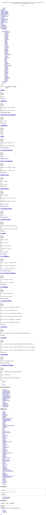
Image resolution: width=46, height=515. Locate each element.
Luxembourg (7, 63)
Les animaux (4, 354)
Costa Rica (7, 47)
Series (4, 8)
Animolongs (3, 125)
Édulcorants (5, 81)
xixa (3, 483)
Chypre (6, 45)
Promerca (4, 462)
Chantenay (5, 426)
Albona (4, 411)
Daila (4, 433)
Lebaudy (4, 451)
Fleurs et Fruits (5, 394)
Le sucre (2, 24)
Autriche (6, 37)
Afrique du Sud (7, 32)
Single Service (5, 474)
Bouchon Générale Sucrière (8, 418)
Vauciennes (5, 482)
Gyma (4, 448)
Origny (4, 458)
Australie (6, 36)
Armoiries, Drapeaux (6, 391)
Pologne (6, 67)
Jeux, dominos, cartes (6, 395)
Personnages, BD (4, 20)
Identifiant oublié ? (6, 498)
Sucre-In (4, 480)
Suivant (4, 384)
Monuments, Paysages (3, 18)
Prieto (4, 461)
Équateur (6, 50)
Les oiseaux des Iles (6, 301)
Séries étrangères (6, 31)
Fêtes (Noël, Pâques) (6, 393)
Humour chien (4, 175)
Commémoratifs (4, 25)
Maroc (6, 64)
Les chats (3, 233)
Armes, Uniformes (4, 10)
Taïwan (6, 75)
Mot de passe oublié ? (6, 497)
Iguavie (2, 90)
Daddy (4, 430)
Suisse (6, 74)
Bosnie (6, 40)
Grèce (6, 55)
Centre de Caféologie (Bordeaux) (8, 425)
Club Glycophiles (4, 27)
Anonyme (4, 412)
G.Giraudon (5, 444)
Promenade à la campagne (8, 114)
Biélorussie (7, 39)
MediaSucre (5, 456)
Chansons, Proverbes (6, 392)
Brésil (6, 41)
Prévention (3, 21)
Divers (4, 434)
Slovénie (6, 73)
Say (3, 472)
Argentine (6, 35)
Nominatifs (5, 29)
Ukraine (6, 80)
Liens (4, 82)
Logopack (4, 453)
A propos (4, 511)
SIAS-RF (4, 473)
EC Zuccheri (5, 437)
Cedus (4, 423)
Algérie (6, 33)
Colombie (6, 46)
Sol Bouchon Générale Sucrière (8, 476)
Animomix (3, 101)
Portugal (6, 68)
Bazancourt (5, 415)
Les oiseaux (3, 327)
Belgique (6, 38)
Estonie (6, 52)
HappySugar (5, 449)
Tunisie (6, 79)
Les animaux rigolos (6, 208)
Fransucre (4, 443)
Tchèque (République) (7, 77)
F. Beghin (4, 440)
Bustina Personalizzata (7, 420)
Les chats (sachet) (5, 219)
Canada (6, 43)
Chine (6, 44)
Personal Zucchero (6, 460)
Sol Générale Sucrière (6, 477)
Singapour (7, 71)
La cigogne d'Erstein (6, 150)
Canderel (4, 422)
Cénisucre (4, 424)
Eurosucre (4, 439)
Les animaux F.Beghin (6, 365)
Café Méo (4, 421)
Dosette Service (5, 435)
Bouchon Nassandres (6, 419)
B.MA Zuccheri (5, 414)
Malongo (4, 454)
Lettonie (6, 62)
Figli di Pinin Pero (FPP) (7, 441)
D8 (3, 429)
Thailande (6, 78)
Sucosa (4, 478)
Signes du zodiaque (4, 22)
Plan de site (5, 512)
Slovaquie (6, 72)
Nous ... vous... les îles (7, 457)
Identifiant (3, 490)
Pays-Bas (6, 66)
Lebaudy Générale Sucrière (7, 452)
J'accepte (23, 5)
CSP (3, 428)
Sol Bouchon (5, 475)
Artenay (4, 413)
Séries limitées (3, 28)
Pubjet (4, 463)
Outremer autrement (6, 459)
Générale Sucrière (6, 446)
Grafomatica (5, 447)
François (4, 442)
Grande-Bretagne (8, 54)
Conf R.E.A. (5, 427)
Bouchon (4, 417)
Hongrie (6, 56)
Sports (2, 23)
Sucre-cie (4, 479)
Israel (6, 59)
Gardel (4, 445)
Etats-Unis (7, 53)
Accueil (4, 7)
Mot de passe (3, 492)
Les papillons (4, 287)
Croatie (6, 48)
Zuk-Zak (4, 484)
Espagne (6, 51)
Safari (2, 136)
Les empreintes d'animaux (8, 273)
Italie (6, 60)
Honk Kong (7, 57)
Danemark (7, 49)
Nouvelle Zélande (8, 65)
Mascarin (4, 455)
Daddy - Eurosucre (6, 431)
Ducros (4, 436)
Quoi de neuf (5, 464)
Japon (6, 61)
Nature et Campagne (6, 161)
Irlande (6, 58)
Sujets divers (3, 26)
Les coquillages (4, 256)
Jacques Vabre (5, 450)
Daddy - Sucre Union (6, 432)
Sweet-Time (5, 481)
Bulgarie (6, 42)
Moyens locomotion (4, 19)
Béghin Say (5, 416)
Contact (4, 510)
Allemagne (7, 34)
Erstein (4, 438)
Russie (6, 70)
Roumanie (7, 69)
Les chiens (3, 337)
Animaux (2, 9)
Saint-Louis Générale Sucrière (8, 471)
